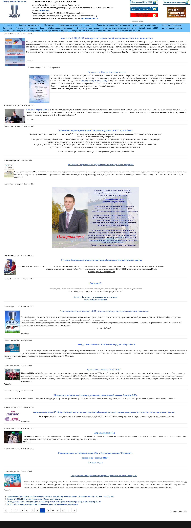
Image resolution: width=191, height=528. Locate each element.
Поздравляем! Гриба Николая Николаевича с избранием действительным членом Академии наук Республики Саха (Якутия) (60, 496)
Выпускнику (7, 28)
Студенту (88, 25)
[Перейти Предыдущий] (11, 510)
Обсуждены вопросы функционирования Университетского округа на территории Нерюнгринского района (54, 501)
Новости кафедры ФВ (11, 340)
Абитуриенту (49, 25)
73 (22, 510)
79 (53, 510)
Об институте (8, 25)
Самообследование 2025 (148, 28)
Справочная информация (171, 25)
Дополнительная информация (145, 25)
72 (17, 510)
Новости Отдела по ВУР (12, 34)
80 (58, 510)
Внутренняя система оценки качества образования (91, 31)
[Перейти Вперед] (68, 510)
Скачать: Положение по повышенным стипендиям (95, 297)
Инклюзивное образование (26, 28)
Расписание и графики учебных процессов (113, 25)
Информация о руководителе (88, 28)
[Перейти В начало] (5, 510)
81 (63, 510)
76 (37, 510)
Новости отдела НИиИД (12, 407)
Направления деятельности (69, 25)
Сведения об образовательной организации (57, 28)
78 (48, 510)
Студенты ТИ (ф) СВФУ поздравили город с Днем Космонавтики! (34, 499)
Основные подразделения (29, 25)
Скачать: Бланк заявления (95, 299)
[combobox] (144, 21)
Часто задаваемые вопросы (171, 28)
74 (27, 510)
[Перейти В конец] (74, 510)
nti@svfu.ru (44, 10)
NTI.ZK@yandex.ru (89, 18)
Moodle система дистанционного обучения (119, 28)
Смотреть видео (95, 462)
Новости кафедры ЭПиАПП (37, 68)
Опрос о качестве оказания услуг (127, 31)
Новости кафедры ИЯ (11, 160)
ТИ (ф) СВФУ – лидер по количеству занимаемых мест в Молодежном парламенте (42, 504)
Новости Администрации (12, 105)
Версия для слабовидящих (14, 1)
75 (32, 510)
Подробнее (30, 61)
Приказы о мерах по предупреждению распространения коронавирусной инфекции (35, 31)
